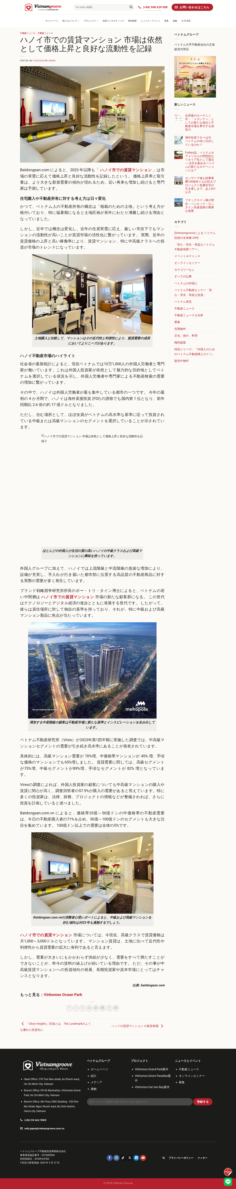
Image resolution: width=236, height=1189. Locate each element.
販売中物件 (181, 360)
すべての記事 (183, 276)
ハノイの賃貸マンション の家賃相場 (135, 1026)
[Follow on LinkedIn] (136, 1158)
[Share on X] (76, 1008)
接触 (175, 21)
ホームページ (51, 21)
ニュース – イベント (150, 21)
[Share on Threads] (82, 1008)
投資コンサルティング (113, 21)
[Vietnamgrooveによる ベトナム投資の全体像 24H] (195, 235)
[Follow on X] (130, 1158)
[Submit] (131, 7)
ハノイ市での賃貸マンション (125, 170)
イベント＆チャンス (187, 256)
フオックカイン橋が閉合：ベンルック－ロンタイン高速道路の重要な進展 (199, 205)
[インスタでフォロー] (116, 1158)
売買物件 (180, 329)
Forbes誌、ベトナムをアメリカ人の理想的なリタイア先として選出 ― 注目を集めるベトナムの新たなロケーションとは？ (200, 161)
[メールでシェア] (89, 1008)
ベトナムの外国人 (185, 283)
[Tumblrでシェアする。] (109, 1008)
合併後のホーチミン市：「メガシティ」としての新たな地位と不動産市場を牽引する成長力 (199, 122)
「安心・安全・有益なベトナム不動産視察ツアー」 (194, 247)
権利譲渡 (132, 21)
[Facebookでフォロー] (110, 1158)
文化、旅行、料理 (185, 335)
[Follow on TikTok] (123, 1158)
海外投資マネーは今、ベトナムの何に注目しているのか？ (199, 141)
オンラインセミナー (187, 263)
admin (52, 60)
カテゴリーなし (184, 269)
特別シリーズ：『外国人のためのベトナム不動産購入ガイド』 (194, 352)
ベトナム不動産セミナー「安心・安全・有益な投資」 (193, 292)
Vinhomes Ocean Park (63, 994)
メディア (96, 1082)
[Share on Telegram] (116, 1008)
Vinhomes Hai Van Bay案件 (152, 1087)
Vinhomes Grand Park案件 (151, 1069)
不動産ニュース (27, 33)
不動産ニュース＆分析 (188, 315)
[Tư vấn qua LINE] (228, 1182)
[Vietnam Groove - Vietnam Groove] (44, 7)
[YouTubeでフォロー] (143, 1158)
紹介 (93, 1075)
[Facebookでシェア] (69, 1008)
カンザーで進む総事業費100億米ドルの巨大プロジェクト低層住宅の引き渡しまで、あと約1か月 (200, 185)
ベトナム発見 (183, 301)
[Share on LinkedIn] (102, 1008)
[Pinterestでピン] (96, 1008)
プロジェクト (90, 21)
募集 (166, 21)
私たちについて (69, 21)
